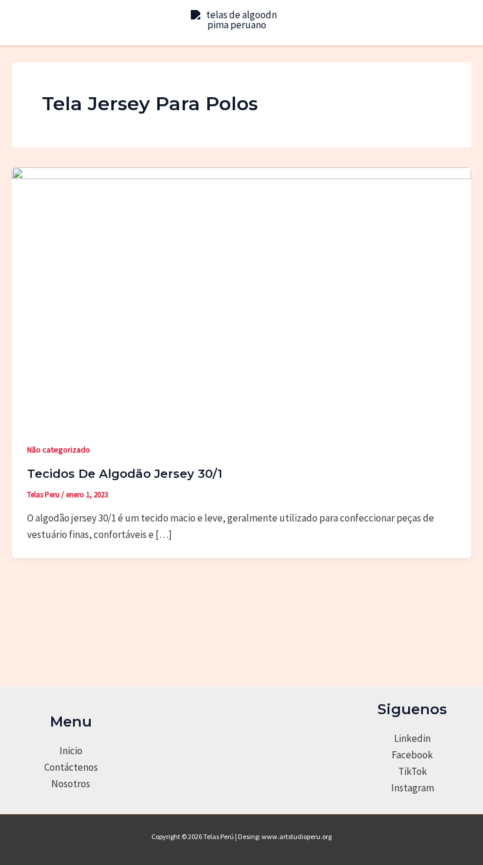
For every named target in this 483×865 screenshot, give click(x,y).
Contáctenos (71, 767)
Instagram (412, 787)
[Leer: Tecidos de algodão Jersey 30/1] (241, 295)
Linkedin (412, 738)
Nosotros (70, 783)
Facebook (412, 754)
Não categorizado (58, 449)
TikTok (412, 771)
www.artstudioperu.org (297, 836)
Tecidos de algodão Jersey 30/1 (124, 474)
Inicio (70, 750)
